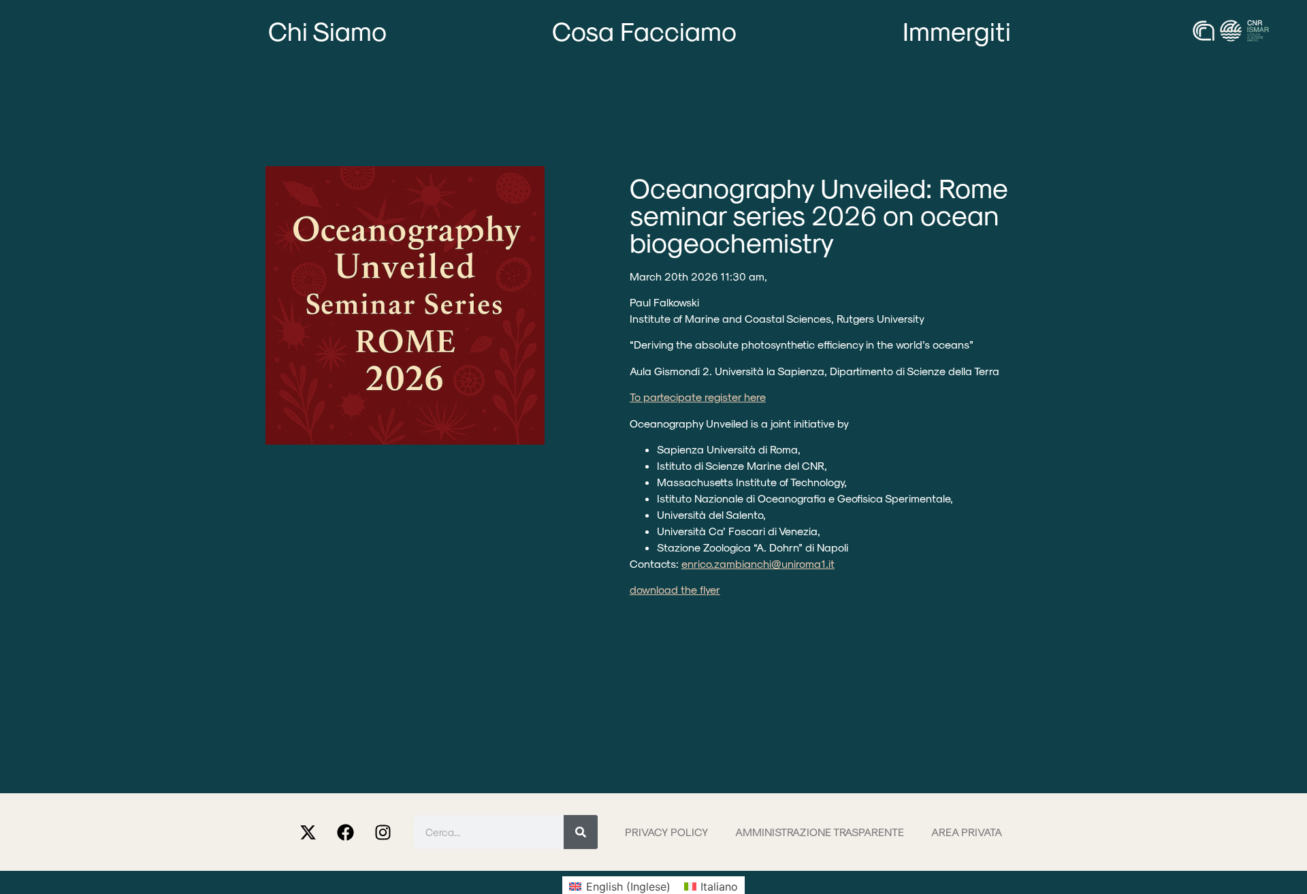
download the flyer (675, 589)
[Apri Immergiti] (1030, 30)
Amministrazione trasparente (819, 831)
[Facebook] (346, 832)
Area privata (966, 831)
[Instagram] (383, 832)
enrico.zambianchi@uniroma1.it (758, 563)
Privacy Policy (666, 831)
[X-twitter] (308, 832)
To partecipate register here (698, 396)
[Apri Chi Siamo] (406, 30)
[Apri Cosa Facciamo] (756, 30)
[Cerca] (581, 832)
